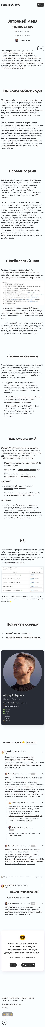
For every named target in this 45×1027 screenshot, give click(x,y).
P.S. (22, 541)
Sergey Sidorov (10, 885)
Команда (23, 998)
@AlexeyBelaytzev (15, 806)
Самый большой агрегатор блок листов (23, 637)
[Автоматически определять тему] (7, 1014)
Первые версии (22, 171)
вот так (36, 518)
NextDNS (9, 397)
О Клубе (4, 998)
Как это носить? (22, 439)
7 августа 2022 (9, 753)
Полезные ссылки (22, 624)
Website (7, 716)
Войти (40, 5)
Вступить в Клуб (28, 965)
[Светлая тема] (4, 1014)
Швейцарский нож (22, 261)
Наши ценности (14, 998)
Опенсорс (5, 1004)
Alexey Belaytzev (13, 774)
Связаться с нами (17, 1000)
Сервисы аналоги (22, 356)
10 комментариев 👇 (13, 742)
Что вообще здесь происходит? (22, 958)
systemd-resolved (28, 476)
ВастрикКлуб (10, 4)
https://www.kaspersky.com (18, 897)
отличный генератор (27, 470)
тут (14, 230)
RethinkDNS (11, 406)
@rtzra (7, 778)
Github (7, 718)
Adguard (9, 383)
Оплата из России (16, 1004)
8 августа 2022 (25, 846)
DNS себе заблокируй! (22, 91)
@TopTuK (8, 907)
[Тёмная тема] (11, 1014)
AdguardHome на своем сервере (19, 633)
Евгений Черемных (12, 751)
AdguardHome (24, 270)
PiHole (21, 203)
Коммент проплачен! (24, 891)
